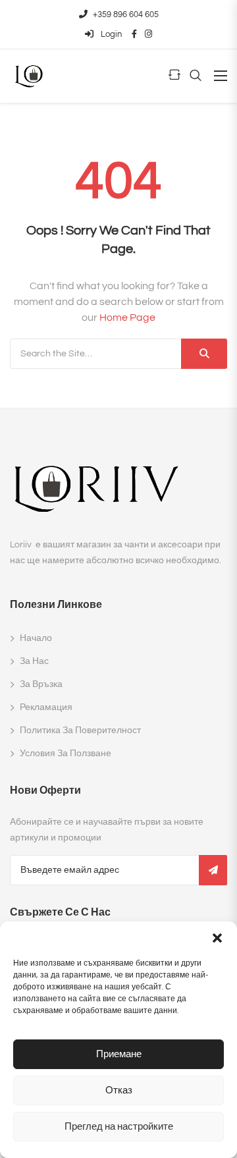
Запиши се (213, 870)
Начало (36, 638)
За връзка (41, 684)
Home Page (127, 317)
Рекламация (46, 707)
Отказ (118, 1090)
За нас (34, 661)
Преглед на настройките (119, 1127)
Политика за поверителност (80, 730)
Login (110, 34)
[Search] (204, 354)
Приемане (119, 1054)
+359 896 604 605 (126, 14)
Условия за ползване (65, 753)
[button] (217, 938)
